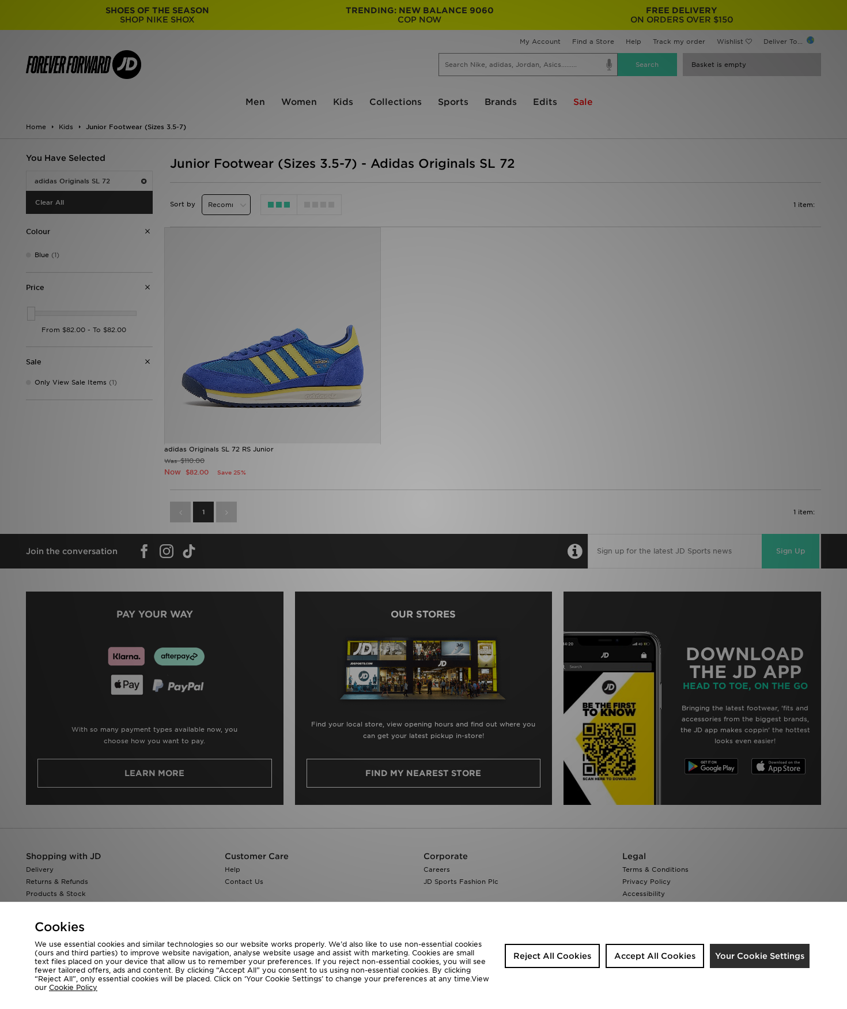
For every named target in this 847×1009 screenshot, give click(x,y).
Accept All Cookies (654, 956)
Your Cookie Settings (759, 956)
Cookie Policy (73, 987)
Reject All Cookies (552, 956)
